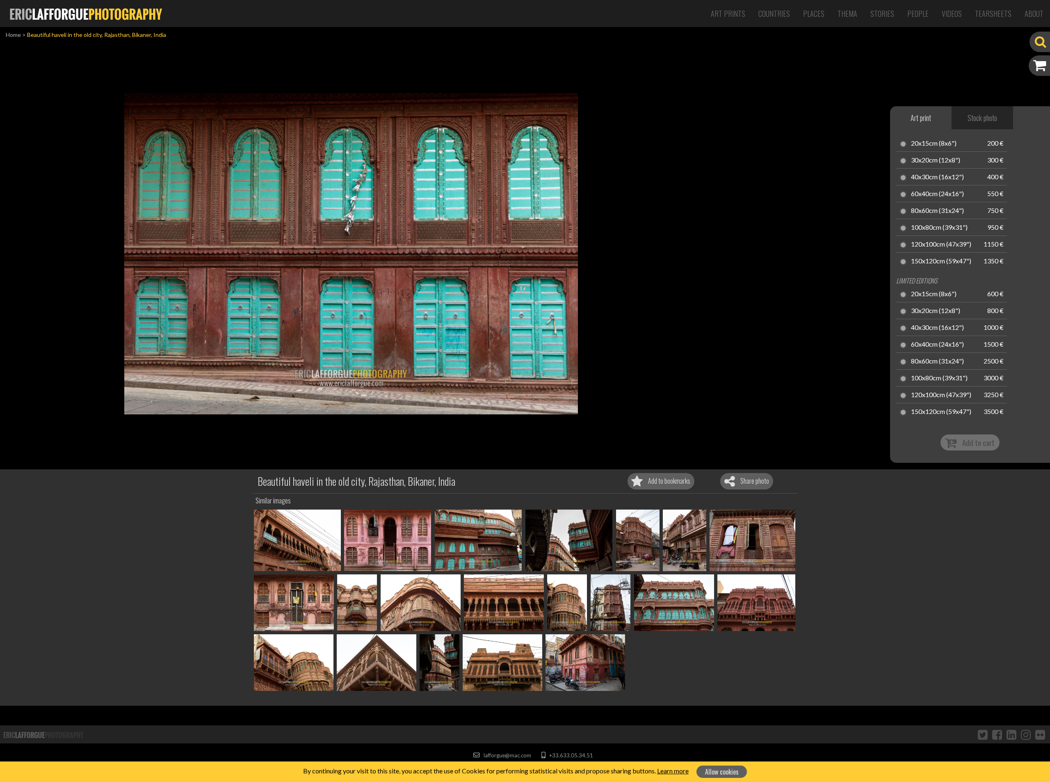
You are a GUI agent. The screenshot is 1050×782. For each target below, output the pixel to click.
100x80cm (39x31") (939, 227)
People (918, 13)
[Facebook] (997, 734)
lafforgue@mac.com (506, 755)
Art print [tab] (921, 117)
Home (13, 34)
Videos (952, 13)
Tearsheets (993, 13)
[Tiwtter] (983, 734)
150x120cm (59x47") (941, 261)
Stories (882, 13)
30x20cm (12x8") (935, 160)
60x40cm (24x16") (937, 194)
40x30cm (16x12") (937, 177)
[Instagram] (1026, 734)
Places (813, 13)
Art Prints (728, 13)
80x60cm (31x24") (937, 211)
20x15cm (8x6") (933, 143)
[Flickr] (1040, 734)
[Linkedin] (1011, 734)
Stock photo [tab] (982, 117)
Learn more (673, 771)
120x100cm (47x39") (941, 244)
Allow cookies (722, 772)
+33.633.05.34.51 (570, 755)
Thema (847, 13)
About (1034, 13)
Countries (774, 13)
